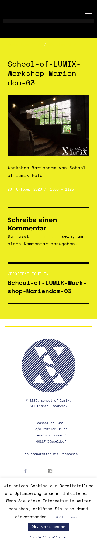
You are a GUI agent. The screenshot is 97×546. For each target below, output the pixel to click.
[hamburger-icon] (88, 12)
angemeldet (45, 236)
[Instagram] (56, 478)
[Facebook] (31, 478)
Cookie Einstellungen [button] (48, 537)
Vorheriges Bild (24, 44)
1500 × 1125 (62, 189)
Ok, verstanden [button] (48, 526)
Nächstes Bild (62, 44)
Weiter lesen (67, 517)
